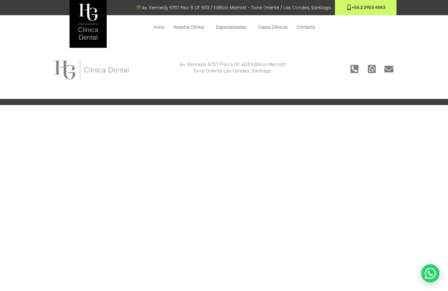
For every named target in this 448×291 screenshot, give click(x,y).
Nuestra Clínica (188, 27)
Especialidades (231, 27)
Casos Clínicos (272, 27)
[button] (430, 273)
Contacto (306, 27)
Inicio (159, 27)
